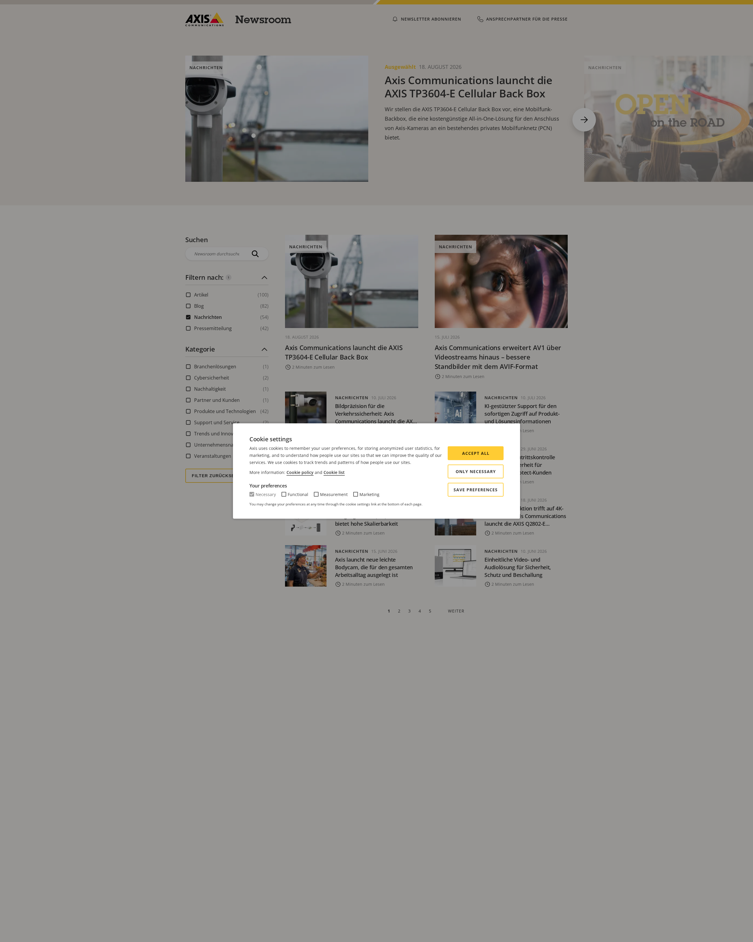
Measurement (334, 494)
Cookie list (334, 472)
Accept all (475, 453)
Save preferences (476, 489)
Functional (298, 494)
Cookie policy (300, 472)
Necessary (266, 494)
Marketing (369, 494)
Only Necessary (476, 471)
